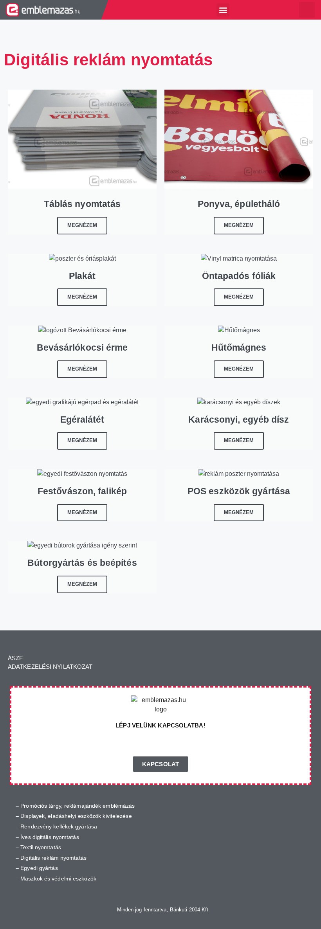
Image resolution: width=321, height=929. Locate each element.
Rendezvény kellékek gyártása (58, 826)
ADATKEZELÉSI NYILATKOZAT (50, 666)
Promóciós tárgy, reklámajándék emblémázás (77, 806)
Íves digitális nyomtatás (49, 837)
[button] (222, 10)
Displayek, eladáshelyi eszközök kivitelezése (76, 816)
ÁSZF (15, 658)
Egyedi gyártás (39, 868)
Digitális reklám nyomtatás (53, 858)
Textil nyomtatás (40, 847)
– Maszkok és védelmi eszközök (56, 878)
